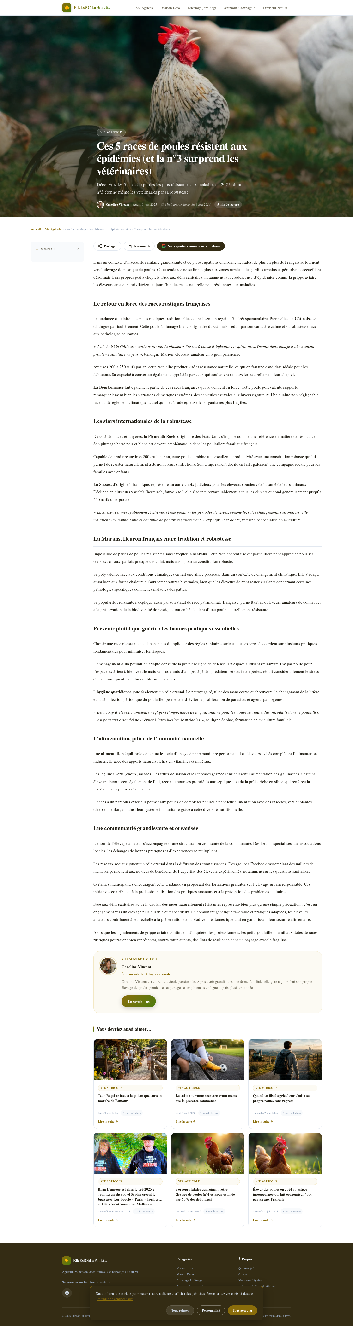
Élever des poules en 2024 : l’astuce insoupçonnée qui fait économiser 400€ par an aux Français (282, 1194)
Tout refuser (180, 1310)
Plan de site (245, 1292)
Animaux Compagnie (239, 7)
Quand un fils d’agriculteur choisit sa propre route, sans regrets (281, 1098)
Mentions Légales (250, 1280)
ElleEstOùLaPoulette (83, 1316)
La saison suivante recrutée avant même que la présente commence (206, 1098)
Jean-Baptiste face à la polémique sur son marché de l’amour (130, 1098)
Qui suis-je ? (246, 1268)
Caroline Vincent (117, 204)
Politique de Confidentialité (256, 1286)
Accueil (36, 229)
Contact (243, 1274)
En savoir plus (139, 1001)
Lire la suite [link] (106, 1121)
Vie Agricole (145, 7)
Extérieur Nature (275, 7)
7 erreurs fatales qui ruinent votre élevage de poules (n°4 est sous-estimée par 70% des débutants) (205, 1194)
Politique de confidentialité (115, 1299)
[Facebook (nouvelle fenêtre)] (67, 1293)
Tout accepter (242, 1310)
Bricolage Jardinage (202, 7)
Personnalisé (211, 1310)
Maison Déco (170, 7)
